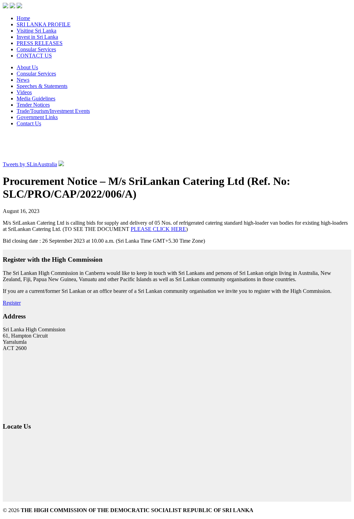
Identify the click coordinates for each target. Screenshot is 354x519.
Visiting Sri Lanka (36, 31)
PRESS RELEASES (40, 43)
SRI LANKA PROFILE (44, 24)
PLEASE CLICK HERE (158, 229)
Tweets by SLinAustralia (30, 164)
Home (23, 18)
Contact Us (29, 123)
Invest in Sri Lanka (37, 37)
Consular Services (36, 49)
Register (12, 303)
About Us (27, 67)
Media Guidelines (36, 98)
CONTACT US (34, 56)
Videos (24, 92)
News (23, 80)
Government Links (37, 117)
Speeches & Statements (42, 86)
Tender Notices (33, 105)
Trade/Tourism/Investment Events (53, 111)
